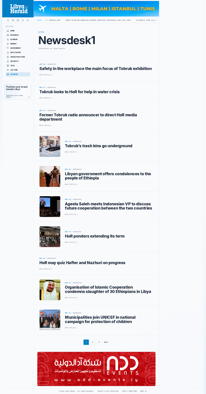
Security (14, 61)
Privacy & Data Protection (108, 391)
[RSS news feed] (23, 20)
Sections (9, 26)
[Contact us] (18, 20)
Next (106, 342)
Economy (14, 39)
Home (12, 31)
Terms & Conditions (129, 391)
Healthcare (15, 52)
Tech (12, 66)
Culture (14, 70)
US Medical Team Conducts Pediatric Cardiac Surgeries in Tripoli (148, 20)
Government (15, 48)
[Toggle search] (8, 20)
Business (14, 35)
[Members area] (13, 20)
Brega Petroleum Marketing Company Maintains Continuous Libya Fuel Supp (80, 20)
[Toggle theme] (28, 20)
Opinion (14, 74)
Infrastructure (17, 57)
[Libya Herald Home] (18, 8)
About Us (143, 391)
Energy (13, 44)
